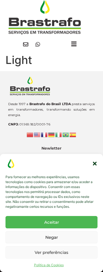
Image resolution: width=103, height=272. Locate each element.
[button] (95, 163)
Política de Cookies (49, 265)
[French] (44, 134)
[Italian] (58, 134)
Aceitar (51, 222)
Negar (51, 237)
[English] (37, 134)
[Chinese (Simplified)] (30, 134)
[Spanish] (73, 134)
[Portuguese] (65, 134)
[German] (51, 134)
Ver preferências (51, 252)
